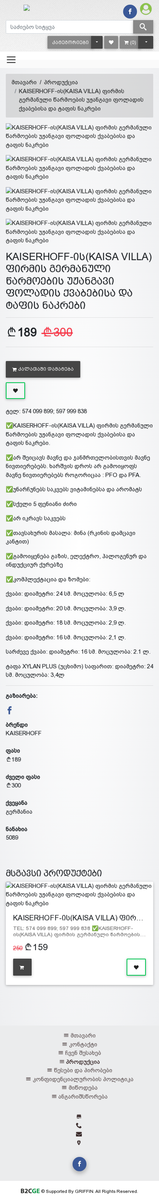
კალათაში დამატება (46, 369)
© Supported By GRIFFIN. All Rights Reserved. (89, 1191)
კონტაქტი (83, 1044)
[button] (70, 42)
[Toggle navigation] (11, 59)
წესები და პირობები (83, 1070)
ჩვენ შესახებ (83, 1052)
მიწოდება (83, 1087)
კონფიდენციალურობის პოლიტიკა (83, 1079)
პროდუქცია (61, 82)
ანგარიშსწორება (83, 1096)
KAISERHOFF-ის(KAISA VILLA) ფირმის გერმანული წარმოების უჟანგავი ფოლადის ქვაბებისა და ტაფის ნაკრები (81, 100)
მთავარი (24, 82)
